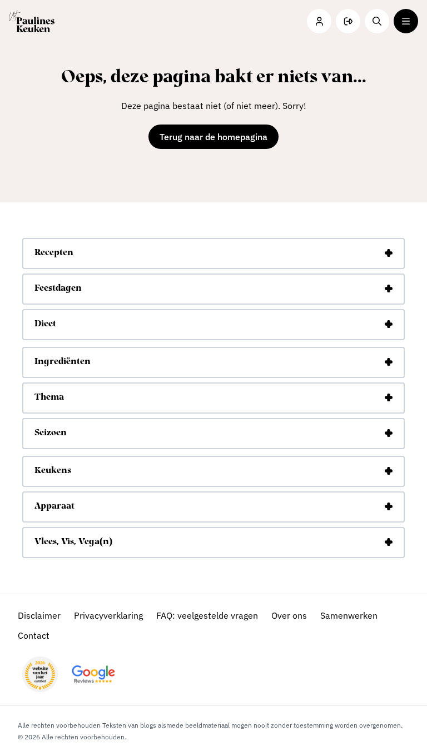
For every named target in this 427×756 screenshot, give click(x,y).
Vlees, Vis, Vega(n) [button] (73, 542)
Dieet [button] (45, 324)
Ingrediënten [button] (62, 361)
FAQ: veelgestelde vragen (207, 615)
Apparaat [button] (54, 506)
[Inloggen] (319, 21)
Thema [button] (49, 397)
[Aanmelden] (348, 21)
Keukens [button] (52, 470)
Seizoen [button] (50, 433)
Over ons (289, 615)
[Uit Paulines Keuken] (31, 21)
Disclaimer (39, 615)
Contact (33, 635)
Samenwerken (349, 615)
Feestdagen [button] (58, 288)
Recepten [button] (53, 252)
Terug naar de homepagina (213, 136)
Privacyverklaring (108, 615)
